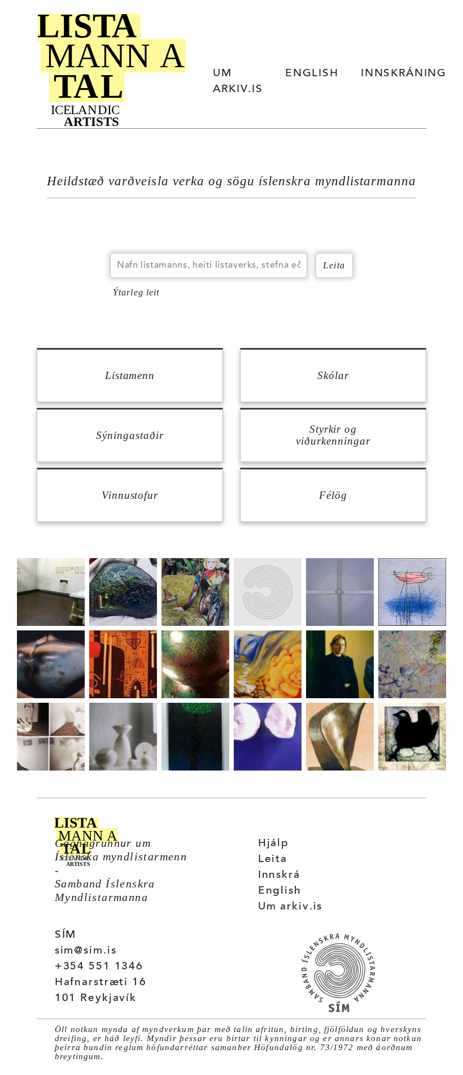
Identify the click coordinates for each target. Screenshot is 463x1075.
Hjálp (273, 843)
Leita (272, 859)
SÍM (66, 935)
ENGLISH (311, 73)
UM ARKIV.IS (238, 81)
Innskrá (279, 875)
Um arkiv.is (290, 907)
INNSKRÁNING (403, 73)
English (280, 891)
